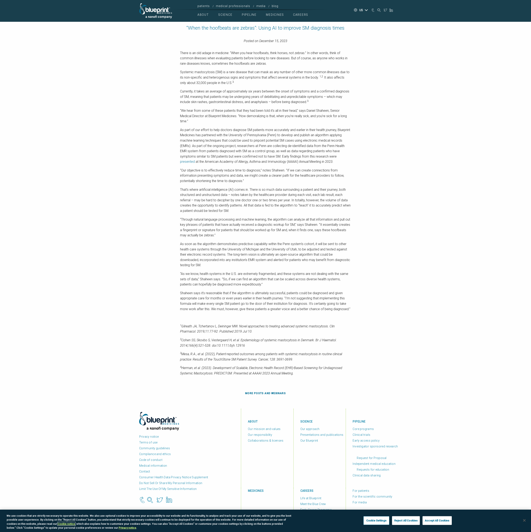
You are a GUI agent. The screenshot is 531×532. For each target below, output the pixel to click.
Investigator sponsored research (375, 446)
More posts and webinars (265, 393)
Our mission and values (264, 429)
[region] (265, 521)
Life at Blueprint (311, 498)
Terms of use (148, 442)
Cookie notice (66, 523)
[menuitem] (205, 6)
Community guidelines (154, 448)
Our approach (310, 429)
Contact (144, 471)
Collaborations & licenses (265, 440)
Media (261, 6)
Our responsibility (260, 434)
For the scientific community (372, 496)
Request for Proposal (371, 458)
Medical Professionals (233, 6)
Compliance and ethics (155, 454)
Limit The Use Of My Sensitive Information (168, 489)
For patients (361, 490)
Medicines (275, 14)
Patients (203, 6)
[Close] (524, 520)
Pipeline (249, 14)
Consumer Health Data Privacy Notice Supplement (173, 477)
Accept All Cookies (437, 520)
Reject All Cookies (406, 520)
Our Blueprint (309, 440)
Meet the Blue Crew (313, 504)
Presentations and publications (321, 434)
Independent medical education (374, 463)
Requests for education (373, 469)
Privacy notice (149, 436)
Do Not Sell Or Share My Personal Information (170, 483)
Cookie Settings (376, 520)
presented (187, 162)
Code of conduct (150, 460)
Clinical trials (361, 434)
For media (360, 502)
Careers (300, 14)
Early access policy (366, 440)
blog (275, 6)
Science (225, 14)
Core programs (363, 429)
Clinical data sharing (367, 475)
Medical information (153, 465)
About (203, 14)
